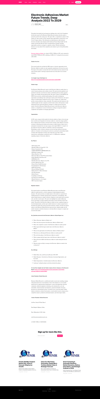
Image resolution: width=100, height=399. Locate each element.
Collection (35, 2)
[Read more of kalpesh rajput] (32, 24)
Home (26, 2)
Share (67, 24)
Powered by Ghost (78, 390)
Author (39, 2)
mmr (20, 2)
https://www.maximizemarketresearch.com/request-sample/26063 (46, 79)
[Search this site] (69, 2)
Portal (44, 2)
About (30, 2)
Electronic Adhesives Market (37, 53)
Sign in (72, 2)
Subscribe (78, 2)
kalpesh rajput (38, 24)
